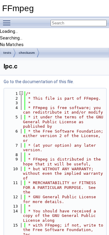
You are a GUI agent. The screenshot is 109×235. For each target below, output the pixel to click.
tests (7, 53)
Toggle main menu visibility (7, 22)
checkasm (27, 53)
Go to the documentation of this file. (39, 81)
